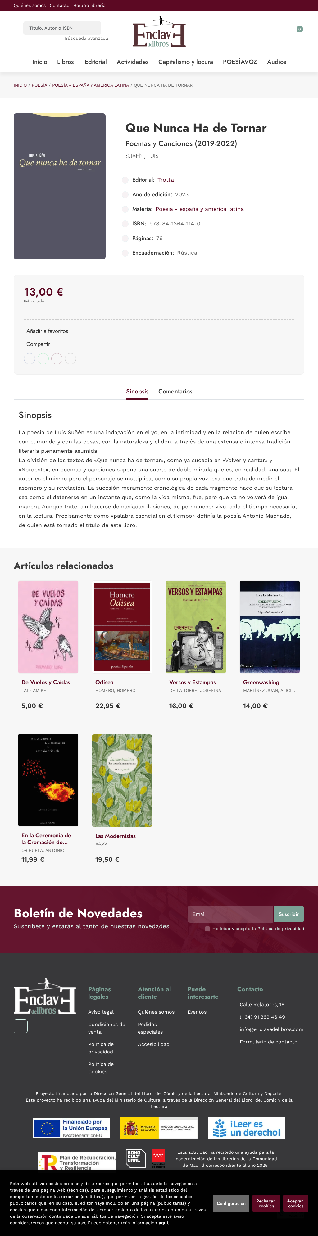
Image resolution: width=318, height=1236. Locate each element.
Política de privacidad (101, 1048)
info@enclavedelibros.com (271, 1029)
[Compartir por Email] (56, 358)
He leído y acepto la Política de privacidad (258, 928)
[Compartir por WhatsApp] (43, 358)
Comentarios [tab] (175, 391)
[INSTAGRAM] (21, 1026)
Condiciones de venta (106, 1028)
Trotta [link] (165, 179)
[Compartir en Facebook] (29, 358)
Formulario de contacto (269, 1042)
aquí (163, 1222)
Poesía (39, 85)
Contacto (59, 5)
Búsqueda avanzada (86, 38)
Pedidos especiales (150, 1028)
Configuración (231, 1203)
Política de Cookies (101, 1068)
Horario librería (89, 5)
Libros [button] (65, 61)
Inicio (20, 85)
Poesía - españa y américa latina (90, 85)
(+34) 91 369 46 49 (262, 1017)
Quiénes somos (30, 5)
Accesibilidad (154, 1044)
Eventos (197, 1012)
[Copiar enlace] (70, 358)
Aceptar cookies (295, 1203)
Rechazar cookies (266, 1203)
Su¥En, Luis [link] (141, 156)
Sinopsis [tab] (137, 391)
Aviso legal (101, 1012)
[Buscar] (91, 28)
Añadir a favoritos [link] (47, 331)
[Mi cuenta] (302, 31)
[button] (297, 31)
